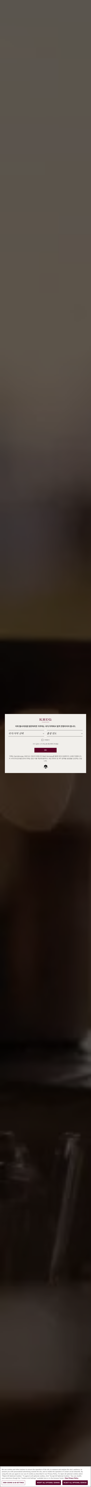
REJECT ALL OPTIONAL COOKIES (75, 1483)
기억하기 (46, 740)
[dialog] (45, 743)
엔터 (45, 750)
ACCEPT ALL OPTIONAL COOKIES (48, 1483)
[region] (45, 1476)
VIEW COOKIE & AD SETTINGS (13, 1483)
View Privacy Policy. (72, 1478)
